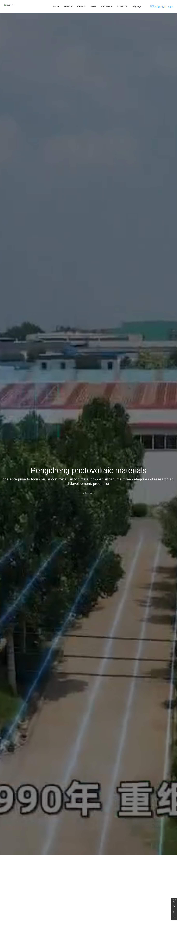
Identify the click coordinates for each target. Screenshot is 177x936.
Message (174, 900)
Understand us (88, 493)
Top (174, 917)
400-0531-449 (164, 7)
